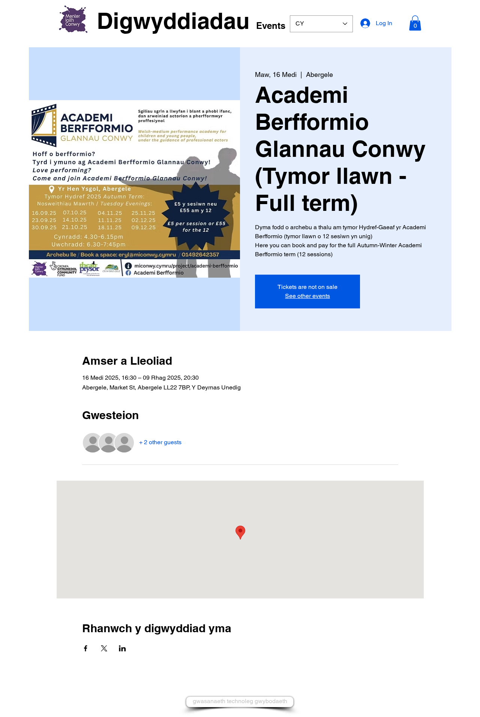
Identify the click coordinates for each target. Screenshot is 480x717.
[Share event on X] (104, 648)
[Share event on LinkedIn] (122, 648)
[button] (415, 23)
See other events (307, 295)
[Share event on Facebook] (85, 648)
